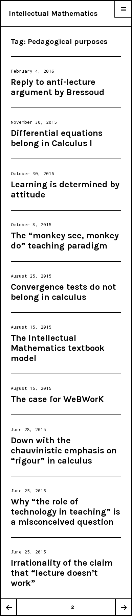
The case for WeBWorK (57, 399)
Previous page (9, 607)
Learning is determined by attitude (65, 189)
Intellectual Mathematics (53, 13)
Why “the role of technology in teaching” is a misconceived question (65, 511)
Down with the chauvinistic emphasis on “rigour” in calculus (64, 450)
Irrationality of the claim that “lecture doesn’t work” (62, 573)
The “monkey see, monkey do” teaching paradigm (65, 240)
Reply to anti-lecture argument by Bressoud (58, 87)
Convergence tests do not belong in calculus (63, 292)
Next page (123, 607)
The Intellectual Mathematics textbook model (58, 348)
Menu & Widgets (123, 17)
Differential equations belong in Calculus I (57, 138)
